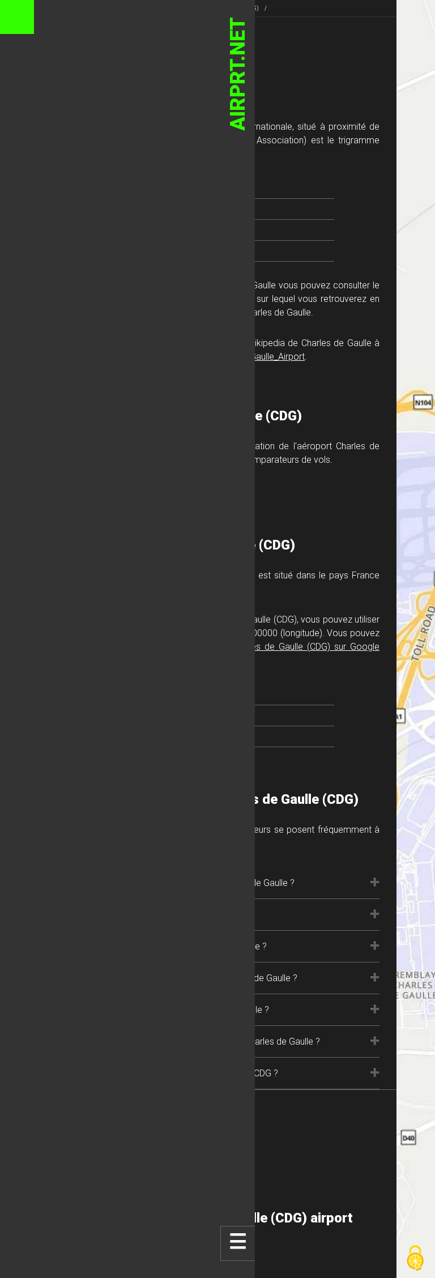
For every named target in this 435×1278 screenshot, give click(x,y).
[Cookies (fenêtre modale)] (415, 1258)
